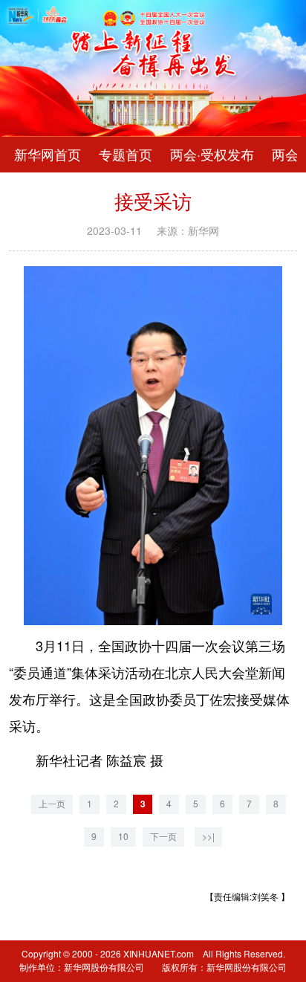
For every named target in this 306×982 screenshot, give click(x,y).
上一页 (52, 804)
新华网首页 (47, 154)
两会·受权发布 (212, 154)
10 (123, 837)
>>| (208, 837)
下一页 (163, 837)
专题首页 (125, 154)
